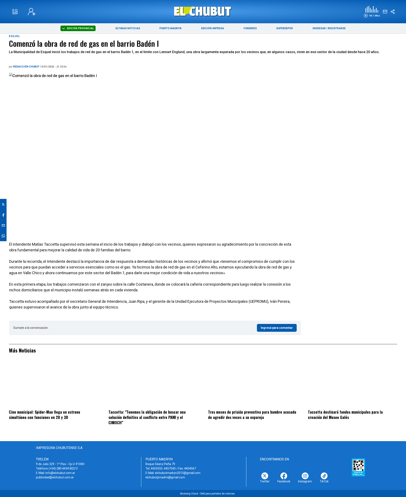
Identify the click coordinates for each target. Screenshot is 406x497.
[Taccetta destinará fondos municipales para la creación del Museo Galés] (352, 384)
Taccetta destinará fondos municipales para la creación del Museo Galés (345, 414)
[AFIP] (358, 467)
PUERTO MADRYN (170, 28)
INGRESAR (319, 28)
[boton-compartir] (393, 11)
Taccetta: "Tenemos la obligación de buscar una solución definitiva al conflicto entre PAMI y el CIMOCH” (147, 417)
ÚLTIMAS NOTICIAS (127, 28)
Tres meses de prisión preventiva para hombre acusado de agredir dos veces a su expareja (252, 414)
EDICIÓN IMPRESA (212, 28)
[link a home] (203, 11)
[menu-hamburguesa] (15, 11)
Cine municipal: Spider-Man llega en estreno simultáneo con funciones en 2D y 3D (44, 414)
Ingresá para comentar (277, 327)
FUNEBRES (250, 28)
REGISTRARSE (337, 28)
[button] (372, 12)
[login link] (31, 11)
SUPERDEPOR (284, 28)
